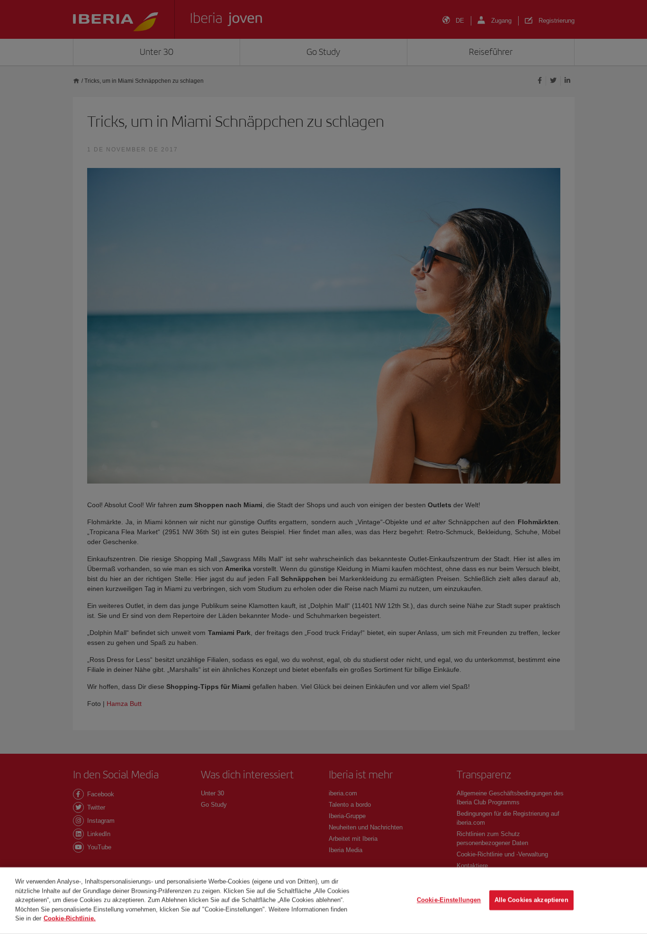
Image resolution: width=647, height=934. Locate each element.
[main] (323, 900)
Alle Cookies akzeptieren (531, 900)
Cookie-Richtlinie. (70, 918)
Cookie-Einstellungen (449, 900)
